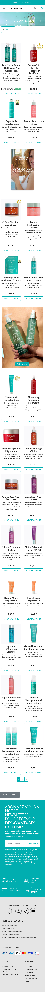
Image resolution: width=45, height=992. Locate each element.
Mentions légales (8, 928)
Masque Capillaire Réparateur (11, 450)
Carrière (27, 981)
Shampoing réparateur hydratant (34, 400)
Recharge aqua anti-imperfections (11, 279)
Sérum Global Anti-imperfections (34, 279)
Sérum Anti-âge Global (34, 450)
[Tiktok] (26, 911)
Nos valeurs (29, 972)
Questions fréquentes (10, 925)
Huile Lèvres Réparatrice (33, 599)
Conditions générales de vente (13, 931)
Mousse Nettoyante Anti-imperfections (34, 700)
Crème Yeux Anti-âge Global (11, 498)
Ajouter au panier (11, 94)
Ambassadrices (30, 975)
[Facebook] (12, 911)
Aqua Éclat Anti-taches (33, 498)
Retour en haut (10, 795)
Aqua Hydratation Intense (11, 699)
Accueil (10, 17)
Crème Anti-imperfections (11, 399)
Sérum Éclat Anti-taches (11, 549)
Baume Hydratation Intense (33, 225)
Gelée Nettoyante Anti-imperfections (34, 648)
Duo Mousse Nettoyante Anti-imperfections (11, 751)
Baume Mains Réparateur (11, 599)
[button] (29, 8)
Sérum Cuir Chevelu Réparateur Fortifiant (34, 69)
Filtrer (9, 29)
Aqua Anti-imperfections (11, 123)
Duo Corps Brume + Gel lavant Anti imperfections (11, 68)
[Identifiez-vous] (35, 8)
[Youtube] (33, 911)
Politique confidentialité (10, 934)
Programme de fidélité (10, 974)
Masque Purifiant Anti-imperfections (34, 750)
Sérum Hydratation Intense (34, 123)
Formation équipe (31, 978)
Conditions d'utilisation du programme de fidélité (19, 937)
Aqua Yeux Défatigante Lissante (11, 649)
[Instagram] (19, 911)
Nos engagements (31, 969)
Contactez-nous (7, 966)
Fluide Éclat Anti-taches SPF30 (34, 549)
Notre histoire (30, 966)
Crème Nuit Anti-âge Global (11, 223)
